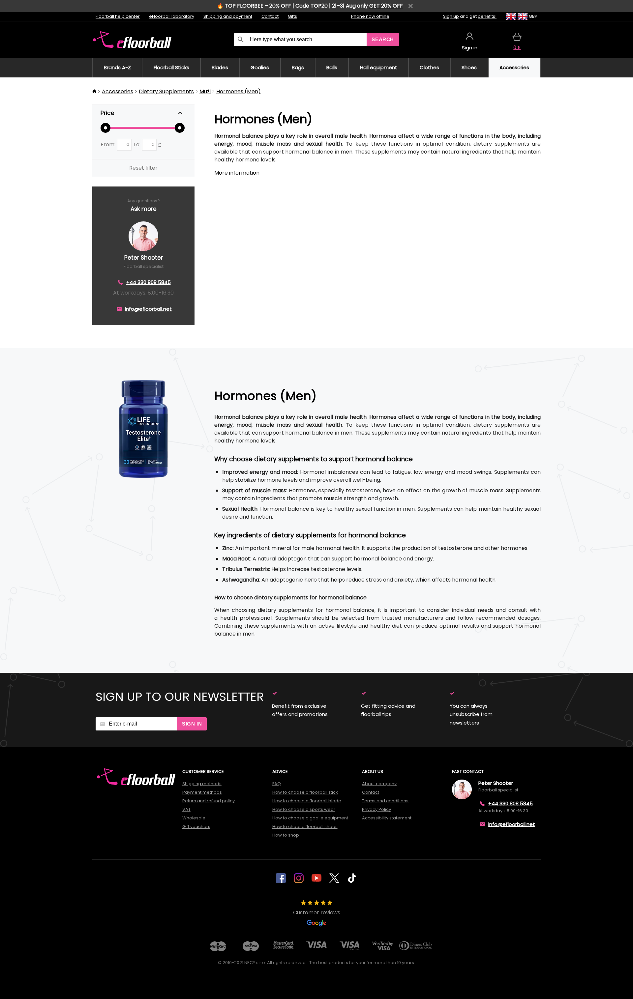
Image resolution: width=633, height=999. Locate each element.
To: (137, 144)
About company (379, 784)
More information (236, 173)
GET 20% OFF (386, 6)
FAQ (276, 784)
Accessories (117, 91)
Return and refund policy (208, 801)
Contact (270, 16)
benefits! (487, 16)
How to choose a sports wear (303, 809)
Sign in (192, 724)
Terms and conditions (385, 801)
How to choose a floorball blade (306, 801)
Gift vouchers (196, 826)
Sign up (451, 16)
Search (383, 39)
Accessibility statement (386, 818)
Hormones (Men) (238, 91)
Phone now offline (370, 16)
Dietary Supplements (166, 91)
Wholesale (193, 818)
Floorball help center (118, 16)
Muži (205, 91)
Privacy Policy (376, 809)
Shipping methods (202, 784)
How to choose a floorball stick (305, 792)
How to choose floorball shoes (305, 826)
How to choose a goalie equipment (310, 818)
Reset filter (143, 168)
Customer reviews (316, 912)
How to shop (285, 835)
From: (109, 144)
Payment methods (202, 792)
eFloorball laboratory (171, 16)
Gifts (292, 16)
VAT (186, 809)
